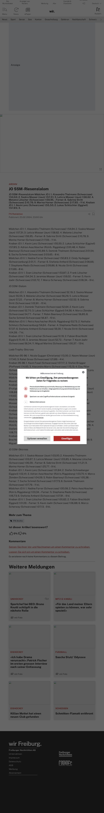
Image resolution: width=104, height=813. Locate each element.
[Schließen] (83, 372)
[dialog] (52, 406)
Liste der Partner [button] (37, 417)
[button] (52, 402)
